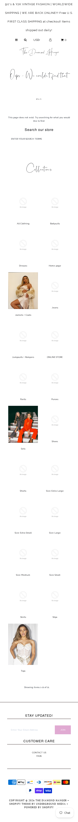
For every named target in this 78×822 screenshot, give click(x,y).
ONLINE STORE (55, 357)
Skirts (23, 617)
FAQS (39, 756)
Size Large (55, 533)
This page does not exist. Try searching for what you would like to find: (39, 119)
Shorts (23, 491)
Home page (55, 265)
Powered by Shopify (39, 807)
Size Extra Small (23, 533)
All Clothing (23, 223)
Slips (55, 617)
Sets (23, 449)
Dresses (23, 265)
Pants (23, 399)
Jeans (55, 307)
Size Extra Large (55, 491)
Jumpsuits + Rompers (23, 357)
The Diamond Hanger (39, 51)
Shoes (55, 441)
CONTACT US (39, 752)
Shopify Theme (20, 803)
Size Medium (23, 575)
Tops (23, 671)
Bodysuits (55, 223)
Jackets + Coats (23, 315)
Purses (54, 399)
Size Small (54, 575)
